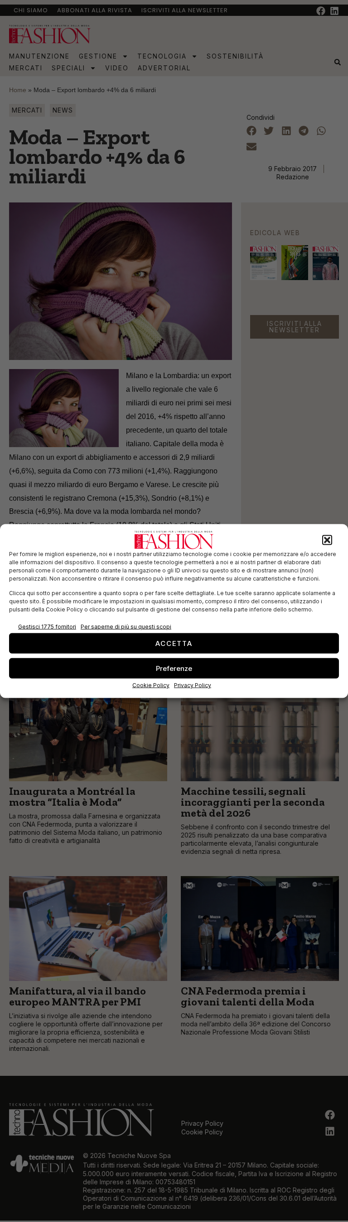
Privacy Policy (192, 685)
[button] (327, 540)
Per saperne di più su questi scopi (126, 626)
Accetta (174, 643)
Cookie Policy (150, 685)
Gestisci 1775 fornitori (47, 626)
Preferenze (174, 668)
